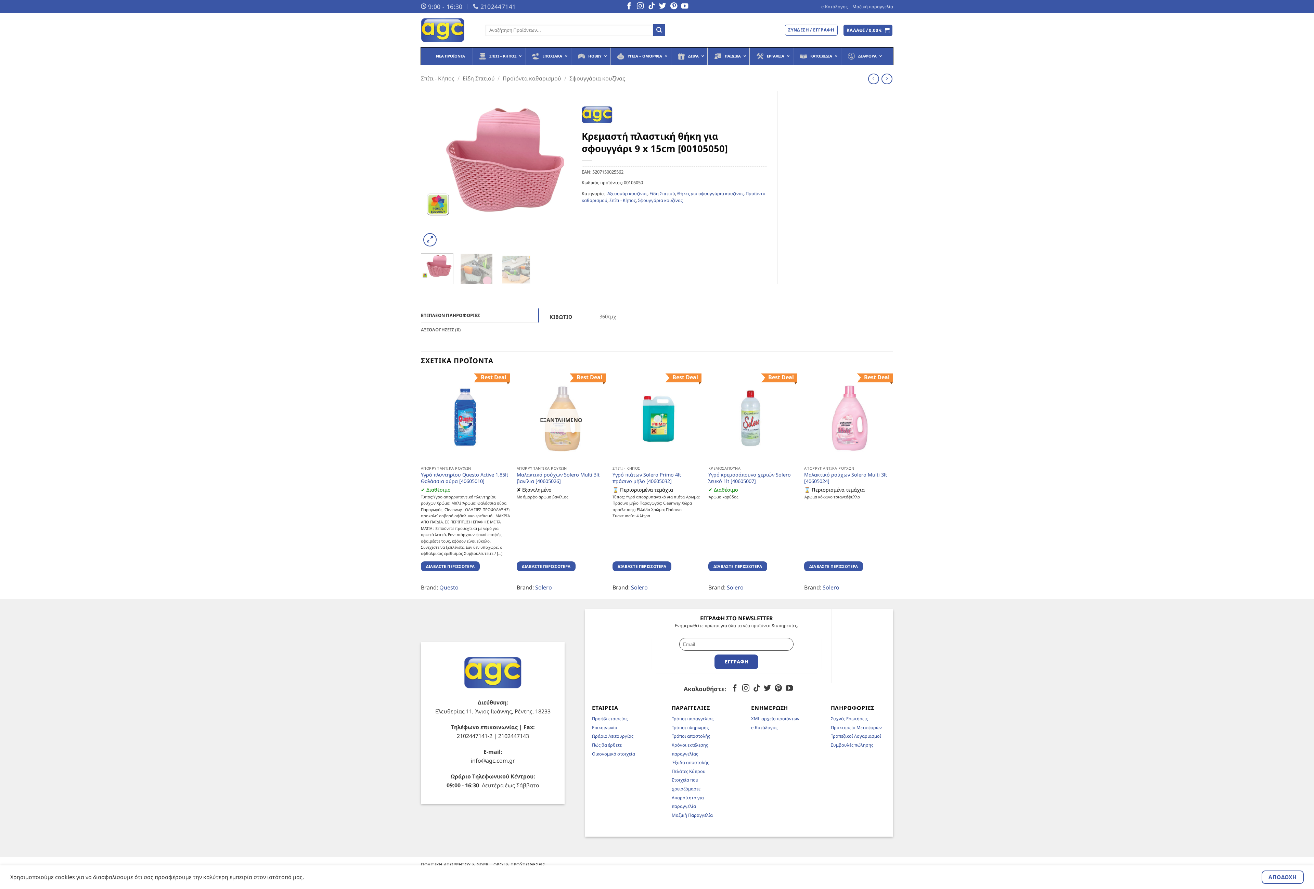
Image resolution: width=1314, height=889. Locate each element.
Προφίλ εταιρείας (610, 718)
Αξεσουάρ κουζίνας (627, 193)
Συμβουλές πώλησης (852, 745)
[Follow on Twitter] (662, 6)
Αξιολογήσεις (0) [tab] (441, 330)
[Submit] (659, 30)
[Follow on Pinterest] (673, 6)
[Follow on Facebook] (629, 6)
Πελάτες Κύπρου (689, 771)
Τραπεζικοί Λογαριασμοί (856, 736)
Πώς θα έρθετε (607, 745)
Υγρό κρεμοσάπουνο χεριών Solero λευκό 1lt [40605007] (749, 478)
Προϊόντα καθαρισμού (532, 78)
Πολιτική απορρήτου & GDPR (455, 864)
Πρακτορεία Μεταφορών (856, 727)
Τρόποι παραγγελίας (692, 718)
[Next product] (873, 79)
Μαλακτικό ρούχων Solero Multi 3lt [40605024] (845, 478)
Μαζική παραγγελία (872, 6)
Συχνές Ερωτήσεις (849, 718)
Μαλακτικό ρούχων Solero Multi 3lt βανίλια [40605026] (558, 478)
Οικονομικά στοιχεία (613, 754)
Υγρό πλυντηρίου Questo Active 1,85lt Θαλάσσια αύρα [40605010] (464, 478)
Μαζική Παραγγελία (692, 815)
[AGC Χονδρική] (448, 30)
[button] (868, 30)
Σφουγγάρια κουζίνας (597, 78)
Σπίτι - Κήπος (437, 78)
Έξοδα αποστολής (690, 762)
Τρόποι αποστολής (691, 736)
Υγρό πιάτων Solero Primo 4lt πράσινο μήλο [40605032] (647, 478)
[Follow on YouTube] (684, 6)
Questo (449, 587)
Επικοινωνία (604, 727)
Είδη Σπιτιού (479, 78)
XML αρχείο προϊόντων (775, 718)
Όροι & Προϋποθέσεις (519, 864)
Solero (543, 587)
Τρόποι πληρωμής (690, 727)
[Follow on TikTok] (651, 6)
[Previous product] (886, 79)
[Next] (560, 169)
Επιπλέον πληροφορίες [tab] (450, 315)
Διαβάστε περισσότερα (450, 566)
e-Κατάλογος (834, 6)
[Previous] (432, 169)
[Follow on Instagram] (640, 6)
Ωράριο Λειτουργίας (612, 736)
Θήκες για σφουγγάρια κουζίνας (710, 193)
